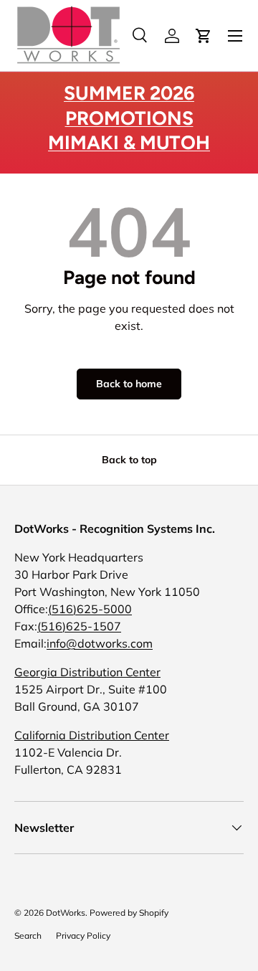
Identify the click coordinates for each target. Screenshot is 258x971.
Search (28, 935)
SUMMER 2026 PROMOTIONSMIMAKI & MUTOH (129, 118)
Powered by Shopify (129, 912)
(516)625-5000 (90, 609)
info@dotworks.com (100, 643)
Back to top (129, 459)
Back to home (129, 383)
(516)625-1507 (79, 626)
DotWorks (65, 912)
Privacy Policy (83, 935)
